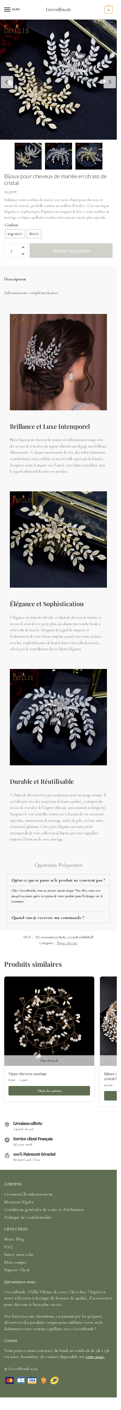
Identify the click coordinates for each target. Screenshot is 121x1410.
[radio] (15, 234)
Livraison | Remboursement (28, 1194)
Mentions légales (19, 1201)
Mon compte (15, 1262)
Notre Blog (14, 1239)
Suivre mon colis (18, 1254)
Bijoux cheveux (67, 943)
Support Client (17, 1269)
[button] (23, 247)
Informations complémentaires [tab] (31, 292)
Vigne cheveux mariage (27, 1073)
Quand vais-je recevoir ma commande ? (48, 917)
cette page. (95, 1356)
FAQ (8, 1246)
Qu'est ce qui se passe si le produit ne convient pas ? (58, 880)
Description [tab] (15, 279)
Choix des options (49, 1091)
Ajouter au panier (71, 250)
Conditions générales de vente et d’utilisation (44, 1209)
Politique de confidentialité (27, 1217)
